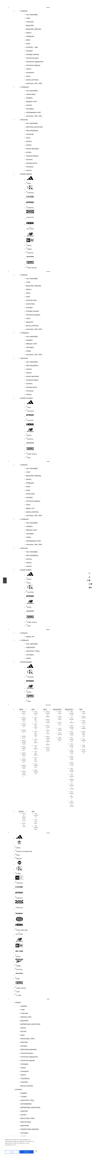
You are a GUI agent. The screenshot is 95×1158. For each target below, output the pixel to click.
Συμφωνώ (26, 1151)
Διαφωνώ (12, 1151)
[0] (87, 580)
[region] (19, 1145)
